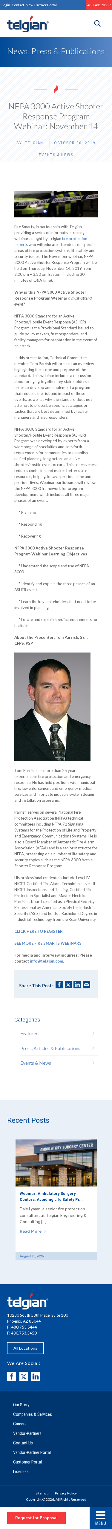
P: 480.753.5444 (22, 1327)
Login (5, 5)
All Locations (25, 1348)
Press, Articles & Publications (50, 1048)
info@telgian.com (46, 961)
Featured (29, 1033)
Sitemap (42, 1493)
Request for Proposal (36, 1517)
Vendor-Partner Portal (32, 1452)
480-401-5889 (99, 5)
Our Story (21, 1404)
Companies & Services (32, 1414)
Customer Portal (27, 1462)
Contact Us (23, 1443)
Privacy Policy (66, 1493)
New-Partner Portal (41, 5)
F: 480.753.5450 (22, 1333)
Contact (18, 5)
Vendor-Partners (27, 1433)
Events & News (56, 155)
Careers (20, 1424)
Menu (100, 1523)
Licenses (21, 1471)
